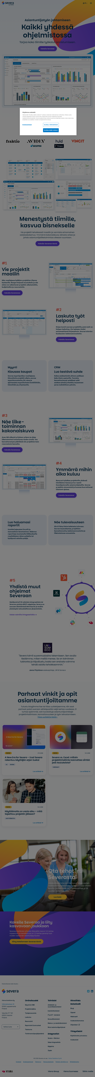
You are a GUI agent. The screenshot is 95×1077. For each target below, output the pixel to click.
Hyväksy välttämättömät (51, 124)
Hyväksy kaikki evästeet (51, 130)
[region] (48, 121)
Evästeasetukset (27, 124)
